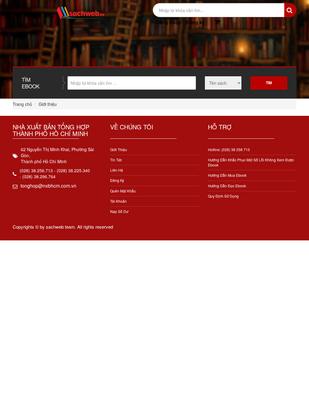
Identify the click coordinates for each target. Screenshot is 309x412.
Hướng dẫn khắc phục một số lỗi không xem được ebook (251, 162)
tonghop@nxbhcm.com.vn (48, 185)
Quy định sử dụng (223, 195)
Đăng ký (195, 22)
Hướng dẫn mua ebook (227, 175)
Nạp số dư (119, 211)
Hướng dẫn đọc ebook (227, 185)
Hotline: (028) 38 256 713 (229, 149)
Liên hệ (116, 170)
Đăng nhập (168, 22)
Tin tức (116, 159)
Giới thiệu (118, 149)
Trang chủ (22, 104)
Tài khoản (118, 201)
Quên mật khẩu (123, 190)
